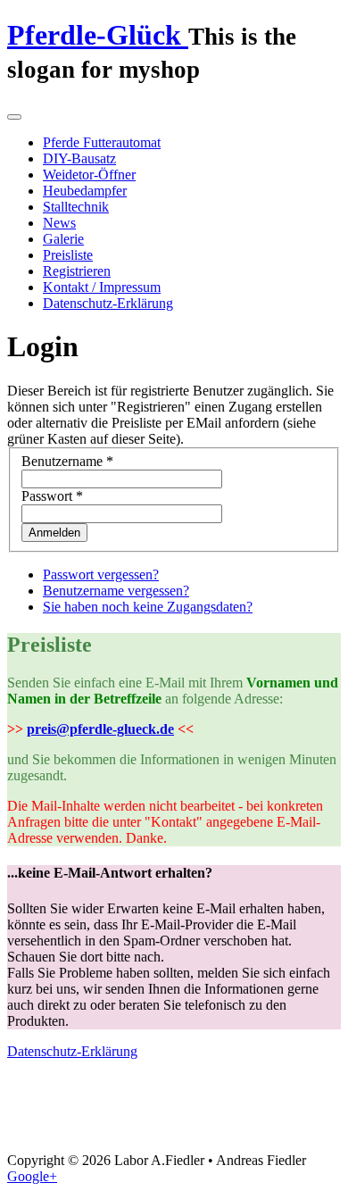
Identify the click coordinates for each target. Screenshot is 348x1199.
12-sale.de (224, 1133)
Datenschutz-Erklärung (108, 303)
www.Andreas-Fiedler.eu (195, 1117)
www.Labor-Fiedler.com (138, 1117)
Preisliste (68, 254)
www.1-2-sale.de (26, 1133)
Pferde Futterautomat (102, 142)
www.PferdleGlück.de (253, 1100)
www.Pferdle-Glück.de (145, 1100)
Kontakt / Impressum (102, 287)
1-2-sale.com (61, 1133)
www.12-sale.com (124, 1133)
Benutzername (67, 461)
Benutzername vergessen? (116, 590)
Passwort (52, 496)
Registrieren (77, 271)
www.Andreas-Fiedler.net (253, 1117)
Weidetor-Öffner (89, 174)
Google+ (32, 1176)
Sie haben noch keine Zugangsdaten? (148, 606)
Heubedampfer (85, 190)
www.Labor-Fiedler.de (83, 1117)
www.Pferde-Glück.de (31, 1117)
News (59, 222)
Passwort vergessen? (101, 574)
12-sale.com (197, 1133)
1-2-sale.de (90, 1133)
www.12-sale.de (164, 1133)
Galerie (63, 238)
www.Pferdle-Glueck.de (200, 1100)
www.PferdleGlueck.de (305, 1100)
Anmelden (54, 532)
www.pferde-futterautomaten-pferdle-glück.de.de (63, 1100)
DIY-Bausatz (79, 158)
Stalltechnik (76, 206)
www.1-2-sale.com (303, 1117)
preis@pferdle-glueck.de (100, 729)
